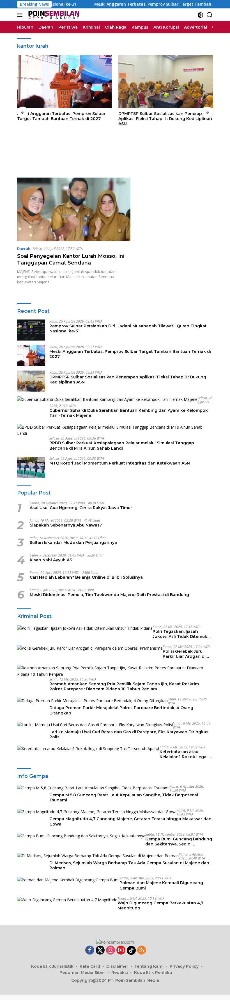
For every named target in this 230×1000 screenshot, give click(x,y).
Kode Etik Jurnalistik (52, 966)
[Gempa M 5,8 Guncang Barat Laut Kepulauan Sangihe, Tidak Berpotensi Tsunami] (93, 788)
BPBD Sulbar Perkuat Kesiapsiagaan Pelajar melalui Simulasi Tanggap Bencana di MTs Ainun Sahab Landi (121, 445)
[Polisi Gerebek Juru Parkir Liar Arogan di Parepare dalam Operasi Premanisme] (90, 648)
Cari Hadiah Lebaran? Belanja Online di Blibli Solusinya (86, 577)
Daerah (23, 248)
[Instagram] (110, 950)
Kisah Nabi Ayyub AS (51, 559)
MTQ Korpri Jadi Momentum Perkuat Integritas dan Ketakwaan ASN (119, 463)
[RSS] (141, 950)
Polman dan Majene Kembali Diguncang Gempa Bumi (161, 885)
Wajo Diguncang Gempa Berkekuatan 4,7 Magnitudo (160, 905)
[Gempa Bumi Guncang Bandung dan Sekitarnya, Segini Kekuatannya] (81, 836)
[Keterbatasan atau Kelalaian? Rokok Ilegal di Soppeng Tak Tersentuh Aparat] (88, 748)
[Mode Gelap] (200, 15)
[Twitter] (100, 950)
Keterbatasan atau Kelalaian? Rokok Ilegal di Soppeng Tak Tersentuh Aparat (186, 754)
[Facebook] (89, 950)
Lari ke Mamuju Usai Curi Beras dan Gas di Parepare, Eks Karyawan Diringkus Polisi (128, 734)
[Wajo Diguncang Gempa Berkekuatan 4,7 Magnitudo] (67, 899)
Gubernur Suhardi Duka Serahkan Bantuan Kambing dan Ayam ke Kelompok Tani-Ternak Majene (128, 413)
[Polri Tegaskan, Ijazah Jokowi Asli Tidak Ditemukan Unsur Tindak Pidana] (85, 628)
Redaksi (119, 972)
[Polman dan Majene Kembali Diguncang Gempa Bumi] (68, 879)
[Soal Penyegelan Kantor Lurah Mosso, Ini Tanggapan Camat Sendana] (73, 209)
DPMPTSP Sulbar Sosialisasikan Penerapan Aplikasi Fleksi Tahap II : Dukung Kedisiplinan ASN (165, 118)
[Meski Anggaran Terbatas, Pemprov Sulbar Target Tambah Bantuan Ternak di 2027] (64, 81)
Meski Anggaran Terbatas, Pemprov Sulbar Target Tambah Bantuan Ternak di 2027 (61, 116)
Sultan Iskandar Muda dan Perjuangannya (73, 542)
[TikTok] (131, 950)
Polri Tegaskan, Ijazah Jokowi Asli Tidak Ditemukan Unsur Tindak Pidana (183, 634)
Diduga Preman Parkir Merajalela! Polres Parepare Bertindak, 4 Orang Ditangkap (121, 710)
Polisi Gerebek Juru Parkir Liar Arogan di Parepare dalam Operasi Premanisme (188, 654)
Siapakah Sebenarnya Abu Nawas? (66, 525)
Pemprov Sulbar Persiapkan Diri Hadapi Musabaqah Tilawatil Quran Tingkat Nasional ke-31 (128, 328)
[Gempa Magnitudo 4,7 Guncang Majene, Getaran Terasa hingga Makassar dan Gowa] (96, 811)
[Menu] (21, 15)
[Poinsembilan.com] (52, 15)
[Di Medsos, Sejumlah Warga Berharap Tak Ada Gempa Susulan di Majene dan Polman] (98, 855)
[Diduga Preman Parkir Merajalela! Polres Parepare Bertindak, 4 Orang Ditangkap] (92, 700)
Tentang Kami (149, 966)
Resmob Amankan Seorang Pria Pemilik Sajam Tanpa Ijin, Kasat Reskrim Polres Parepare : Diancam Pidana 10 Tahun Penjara (124, 686)
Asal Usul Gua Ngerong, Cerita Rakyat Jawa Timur (81, 507)
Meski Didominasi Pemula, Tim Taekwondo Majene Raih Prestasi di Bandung (109, 594)
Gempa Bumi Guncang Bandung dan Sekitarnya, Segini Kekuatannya (178, 841)
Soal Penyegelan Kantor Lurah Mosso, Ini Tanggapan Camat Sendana (70, 259)
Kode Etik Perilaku (153, 972)
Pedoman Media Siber (82, 972)
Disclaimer (117, 966)
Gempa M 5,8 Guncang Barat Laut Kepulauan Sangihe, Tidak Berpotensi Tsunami (123, 797)
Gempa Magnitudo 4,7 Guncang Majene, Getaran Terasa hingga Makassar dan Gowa (130, 821)
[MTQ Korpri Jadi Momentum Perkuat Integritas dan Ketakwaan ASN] (31, 467)
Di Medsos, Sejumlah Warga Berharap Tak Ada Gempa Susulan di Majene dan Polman (129, 865)
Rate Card (90, 966)
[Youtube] (120, 950)
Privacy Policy (184, 966)
